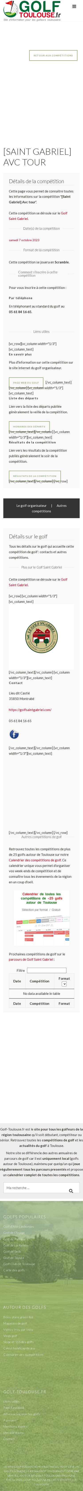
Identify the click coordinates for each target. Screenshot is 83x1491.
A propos (9, 1420)
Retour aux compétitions (53, 55)
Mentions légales (15, 1426)
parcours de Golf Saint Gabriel (31, 959)
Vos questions (13, 1432)
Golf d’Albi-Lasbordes (18, 1226)
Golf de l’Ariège (14, 1232)
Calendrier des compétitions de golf (35, 860)
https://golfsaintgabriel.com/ (30, 710)
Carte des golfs (14, 1270)
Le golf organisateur (31, 505)
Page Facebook (14, 1407)
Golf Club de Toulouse (19, 1264)
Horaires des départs (29, 426)
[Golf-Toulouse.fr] (32, 10)
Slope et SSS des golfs (18, 1342)
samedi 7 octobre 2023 (24, 240)
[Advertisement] (41, 99)
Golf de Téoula (13, 1258)
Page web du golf (26, 382)
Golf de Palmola (14, 1239)
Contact (9, 1439)
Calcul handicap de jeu (19, 1348)
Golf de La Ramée (15, 1245)
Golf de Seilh (12, 1251)
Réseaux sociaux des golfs (21, 1414)
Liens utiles (11, 1401)
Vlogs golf (10, 1336)
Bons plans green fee (18, 1317)
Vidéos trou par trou (18, 1329)
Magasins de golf (15, 1323)
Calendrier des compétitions (23, 1354)
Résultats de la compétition (34, 476)
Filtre (21, 970)
